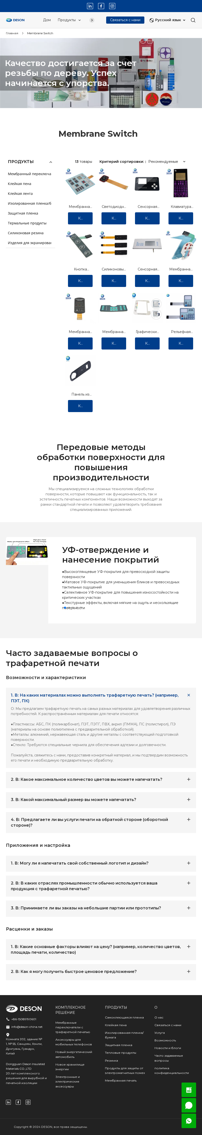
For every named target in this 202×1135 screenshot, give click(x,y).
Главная (12, 33)
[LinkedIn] (90, 6)
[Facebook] (101, 6)
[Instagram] (112, 6)
